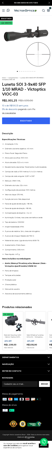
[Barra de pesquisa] (43, 10)
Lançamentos (13, 78)
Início (4, 78)
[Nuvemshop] (26, 438)
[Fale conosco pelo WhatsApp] (8, 10)
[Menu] (4, 10)
